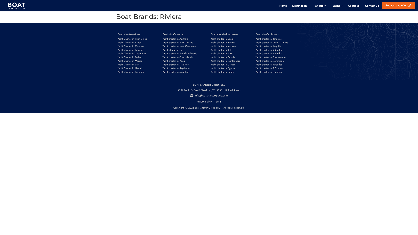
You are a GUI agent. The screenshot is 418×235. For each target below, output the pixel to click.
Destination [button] (299, 5)
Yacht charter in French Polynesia (179, 53)
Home (283, 5)
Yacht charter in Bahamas (268, 39)
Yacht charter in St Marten (269, 50)
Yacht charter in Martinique (270, 61)
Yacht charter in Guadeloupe (271, 57)
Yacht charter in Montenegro (225, 61)
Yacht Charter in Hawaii (130, 68)
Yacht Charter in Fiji (172, 50)
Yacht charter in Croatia (223, 57)
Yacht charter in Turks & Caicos (272, 42)
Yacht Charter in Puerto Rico (132, 39)
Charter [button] (319, 5)
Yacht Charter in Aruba (129, 42)
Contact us (372, 5)
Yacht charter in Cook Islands (177, 57)
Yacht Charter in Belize (129, 57)
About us (354, 5)
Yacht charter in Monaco (223, 46)
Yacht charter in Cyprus (223, 68)
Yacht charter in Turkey (222, 72)
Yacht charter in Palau (173, 61)
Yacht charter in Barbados (269, 64)
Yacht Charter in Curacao (131, 46)
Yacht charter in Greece (223, 64)
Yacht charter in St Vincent (269, 68)
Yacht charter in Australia (175, 39)
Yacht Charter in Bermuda (131, 72)
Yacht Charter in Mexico (130, 61)
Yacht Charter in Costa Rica (132, 53)
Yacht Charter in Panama (130, 50)
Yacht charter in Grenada (269, 72)
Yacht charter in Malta (222, 53)
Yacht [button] (336, 5)
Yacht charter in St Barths (268, 53)
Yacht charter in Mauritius (175, 72)
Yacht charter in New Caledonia (179, 46)
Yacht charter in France (223, 42)
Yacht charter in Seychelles (176, 68)
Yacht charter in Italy (221, 50)
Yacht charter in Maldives (175, 64)
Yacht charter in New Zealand (177, 42)
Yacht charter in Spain (222, 39)
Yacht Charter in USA (128, 64)
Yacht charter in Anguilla (268, 46)
